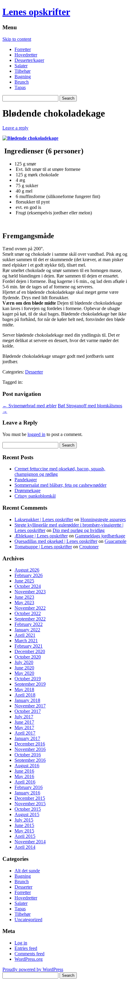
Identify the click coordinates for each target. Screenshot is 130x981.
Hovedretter (26, 54)
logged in (36, 434)
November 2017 (30, 705)
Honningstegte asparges (103, 519)
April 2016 (25, 781)
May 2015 (24, 830)
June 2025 (24, 580)
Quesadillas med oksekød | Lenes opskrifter (56, 541)
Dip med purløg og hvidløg (79, 530)
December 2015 (30, 798)
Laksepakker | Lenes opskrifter (44, 519)
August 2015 (27, 814)
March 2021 (26, 640)
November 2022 (30, 608)
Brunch (22, 82)
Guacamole (115, 541)
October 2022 (28, 613)
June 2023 (24, 597)
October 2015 (28, 809)
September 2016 (30, 760)
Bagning (23, 76)
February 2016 (29, 787)
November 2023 (30, 591)
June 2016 (24, 771)
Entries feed (26, 948)
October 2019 (28, 678)
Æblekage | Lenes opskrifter (41, 535)
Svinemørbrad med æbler (29, 405)
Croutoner (89, 546)
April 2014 (25, 847)
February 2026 (29, 575)
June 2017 (24, 722)
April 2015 (25, 836)
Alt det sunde (27, 870)
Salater (21, 65)
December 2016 (30, 743)
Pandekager (26, 479)
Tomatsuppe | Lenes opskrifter (43, 546)
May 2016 (24, 776)
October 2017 (28, 711)
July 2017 (24, 716)
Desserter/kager (29, 60)
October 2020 (28, 656)
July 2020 (24, 662)
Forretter (23, 49)
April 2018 (25, 694)
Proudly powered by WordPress (32, 969)
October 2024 (28, 586)
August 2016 (27, 765)
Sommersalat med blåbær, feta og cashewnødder (60, 485)
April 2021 (25, 635)
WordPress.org (29, 959)
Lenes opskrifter (36, 11)
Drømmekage (28, 490)
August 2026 (27, 569)
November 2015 (30, 803)
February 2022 (29, 624)
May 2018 (24, 689)
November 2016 (30, 749)
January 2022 (27, 629)
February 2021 (29, 646)
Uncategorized (28, 919)
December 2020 (30, 651)
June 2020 (24, 667)
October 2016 (28, 754)
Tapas (20, 87)
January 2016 (27, 792)
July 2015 (24, 819)
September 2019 (30, 684)
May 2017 (24, 727)
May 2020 (24, 673)
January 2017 (27, 738)
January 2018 (27, 700)
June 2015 (24, 825)
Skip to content (16, 39)
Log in (21, 942)
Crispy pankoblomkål (35, 496)
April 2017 (25, 733)
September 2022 (30, 618)
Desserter (34, 371)
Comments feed (29, 953)
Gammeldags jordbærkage (100, 535)
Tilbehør (23, 71)
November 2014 (30, 841)
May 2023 (24, 602)
